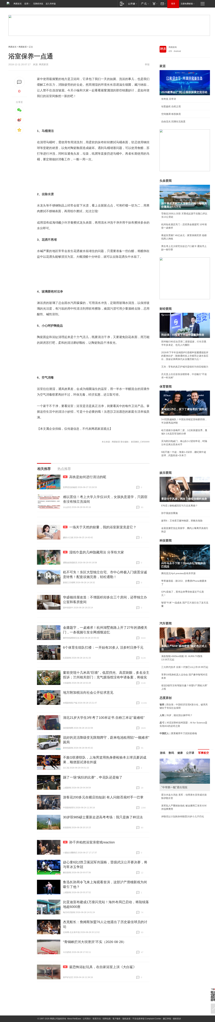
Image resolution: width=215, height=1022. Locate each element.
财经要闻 (166, 308)
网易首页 (18, 4)
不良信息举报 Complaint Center (146, 1018)
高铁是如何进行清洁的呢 (87, 477)
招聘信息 (107, 1018)
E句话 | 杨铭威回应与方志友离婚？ (179, 505)
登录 (173, 4)
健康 (180, 752)
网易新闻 (173, 47)
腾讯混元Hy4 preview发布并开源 (178, 573)
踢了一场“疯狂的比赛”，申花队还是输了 (92, 777)
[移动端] (122, 3)
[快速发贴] (19, 82)
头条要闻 (166, 180)
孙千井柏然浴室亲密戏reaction (92, 842)
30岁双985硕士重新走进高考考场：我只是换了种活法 (103, 817)
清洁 (110, 90)
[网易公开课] (132, 3)
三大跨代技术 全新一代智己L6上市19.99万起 (184, 667)
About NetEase (74, 1018)
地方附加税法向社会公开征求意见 (88, 692)
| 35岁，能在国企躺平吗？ (176, 715)
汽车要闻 (166, 623)
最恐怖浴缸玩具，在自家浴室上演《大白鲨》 (102, 967)
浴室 (104, 90)
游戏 (162, 752)
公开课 (190, 752)
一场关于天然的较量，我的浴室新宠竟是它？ (102, 527)
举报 (147, 64)
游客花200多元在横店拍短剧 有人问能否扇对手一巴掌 (103, 797)
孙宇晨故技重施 (169, 513)
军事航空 (203, 752)
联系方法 (97, 1018)
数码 (171, 752)
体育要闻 (166, 386)
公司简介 (87, 1018)
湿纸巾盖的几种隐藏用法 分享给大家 (96, 552)
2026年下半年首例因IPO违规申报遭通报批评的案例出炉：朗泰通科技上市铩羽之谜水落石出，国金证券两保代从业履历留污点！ (184, 355)
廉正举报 (167, 1018)
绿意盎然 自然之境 (171, 106)
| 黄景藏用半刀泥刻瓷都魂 (178, 733)
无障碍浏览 (38, 4)
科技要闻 (166, 540)
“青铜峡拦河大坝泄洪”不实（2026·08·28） (94, 942)
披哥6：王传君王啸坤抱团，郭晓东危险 (182, 520)
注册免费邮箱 (187, 4)
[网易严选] (144, 3)
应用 (26, 4)
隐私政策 (126, 1018)
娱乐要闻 (166, 472)
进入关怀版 (51, 4)
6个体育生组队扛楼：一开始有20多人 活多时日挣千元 (103, 647)
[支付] (154, 3)
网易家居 (23, 47)
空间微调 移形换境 (171, 114)
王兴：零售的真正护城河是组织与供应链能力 (184, 366)
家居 (163, 66)
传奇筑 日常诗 (168, 99)
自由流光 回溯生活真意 (173, 121)
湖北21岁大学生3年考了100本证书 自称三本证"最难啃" (104, 717)
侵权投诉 (177, 1018)
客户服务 (117, 1018)
